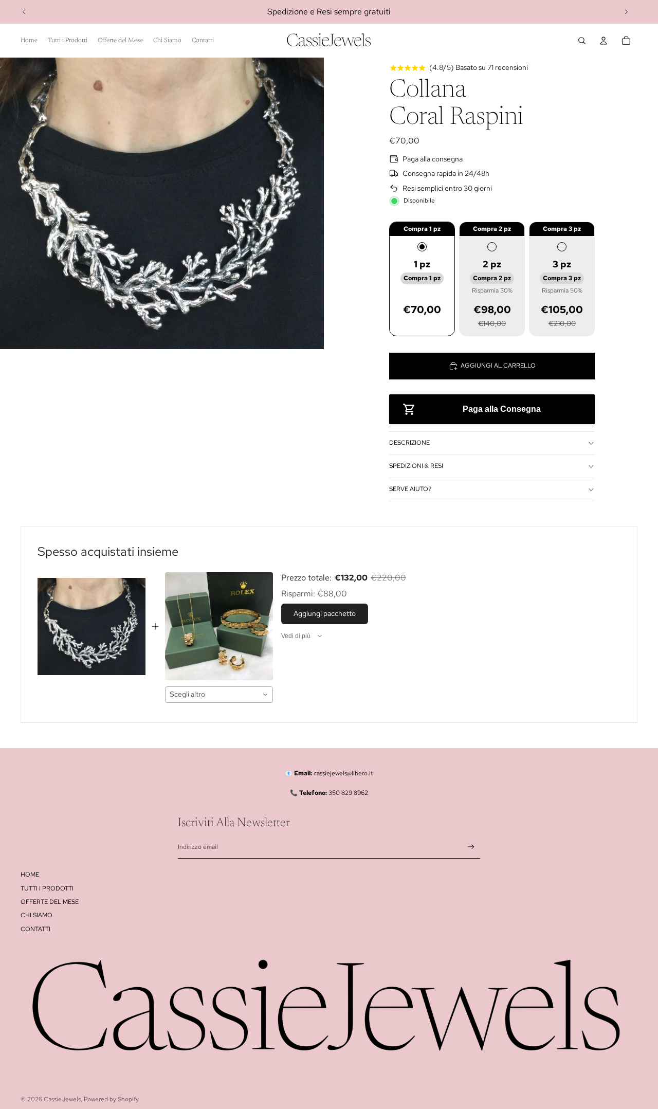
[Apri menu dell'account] (603, 40)
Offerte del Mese (50, 902)
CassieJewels (62, 1099)
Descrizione (409, 443)
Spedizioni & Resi (416, 466)
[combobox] (219, 694)
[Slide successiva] (626, 12)
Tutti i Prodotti (47, 888)
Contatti (35, 929)
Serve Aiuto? (410, 489)
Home (30, 874)
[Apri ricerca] (582, 40)
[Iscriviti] (471, 847)
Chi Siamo (36, 915)
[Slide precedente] (24, 12)
